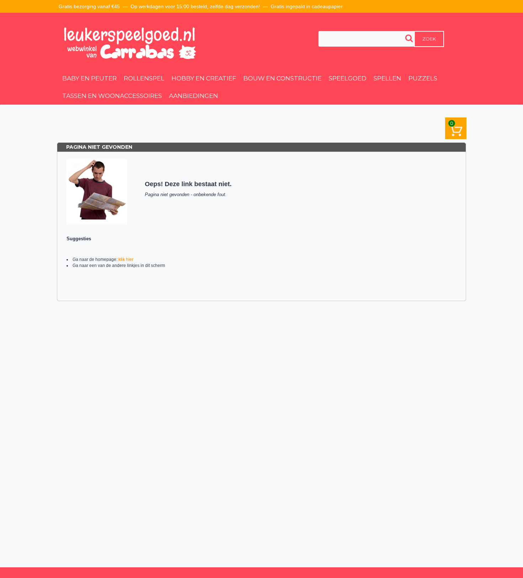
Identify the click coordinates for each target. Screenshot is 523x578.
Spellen (387, 78)
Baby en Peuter (89, 78)
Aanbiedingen (193, 95)
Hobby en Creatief (203, 78)
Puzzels (422, 78)
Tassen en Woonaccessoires (112, 95)
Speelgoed (347, 78)
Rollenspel (144, 78)
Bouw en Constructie (282, 78)
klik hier (125, 259)
